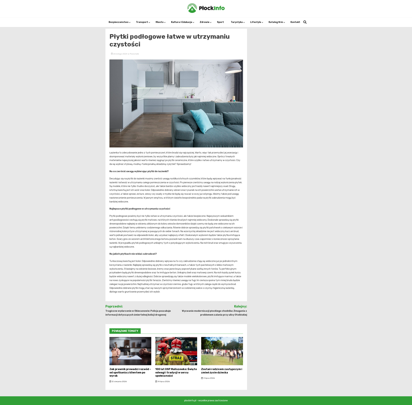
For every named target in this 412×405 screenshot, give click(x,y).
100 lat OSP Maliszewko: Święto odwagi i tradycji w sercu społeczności (176, 372)
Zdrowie (204, 22)
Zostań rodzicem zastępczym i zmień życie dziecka (221, 371)
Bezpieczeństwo (118, 22)
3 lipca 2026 (209, 378)
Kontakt (295, 22)
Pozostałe (134, 54)
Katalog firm (276, 22)
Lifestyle (255, 22)
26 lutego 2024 (120, 54)
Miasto (160, 22)
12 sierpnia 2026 (119, 381)
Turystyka (237, 22)
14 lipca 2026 (163, 381)
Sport (220, 22)
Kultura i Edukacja (181, 22)
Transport (142, 22)
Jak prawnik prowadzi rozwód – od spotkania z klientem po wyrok (130, 372)
